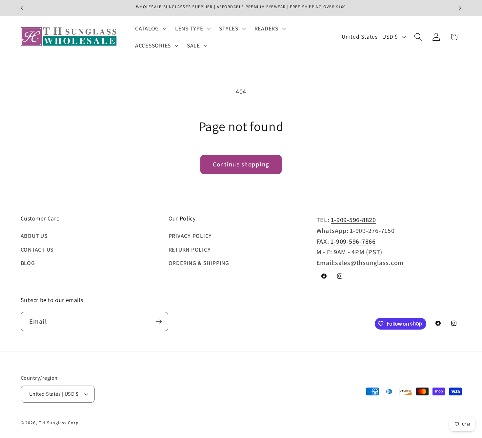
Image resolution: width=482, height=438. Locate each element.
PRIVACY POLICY (190, 235)
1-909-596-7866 (353, 241)
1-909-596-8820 (353, 220)
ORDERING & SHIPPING (199, 263)
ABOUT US (34, 235)
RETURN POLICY (190, 249)
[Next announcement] (460, 8)
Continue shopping (241, 164)
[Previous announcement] (21, 8)
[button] (150, 28)
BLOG (28, 263)
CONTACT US (37, 249)
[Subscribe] (159, 321)
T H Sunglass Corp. (59, 423)
